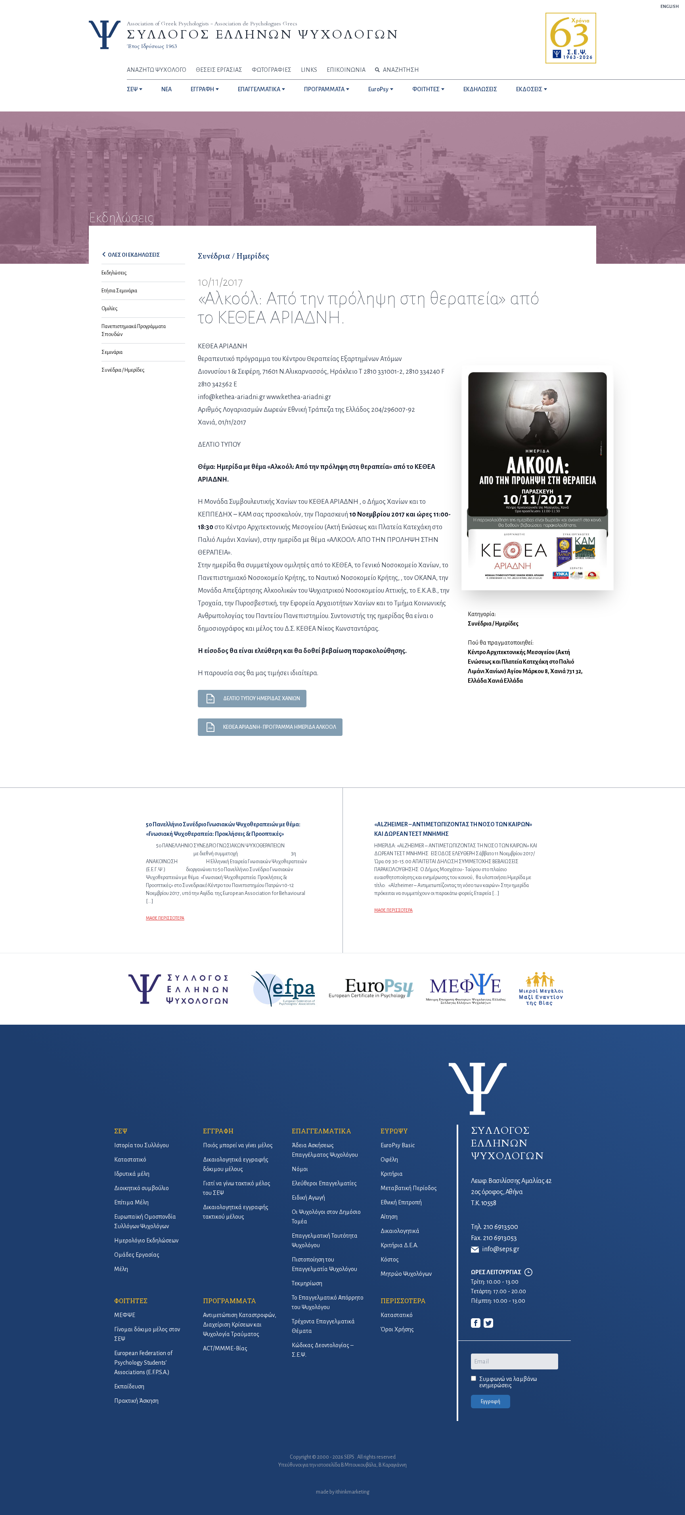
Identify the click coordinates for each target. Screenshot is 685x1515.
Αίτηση (389, 1217)
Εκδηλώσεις (113, 273)
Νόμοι (300, 1169)
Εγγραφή (490, 1401)
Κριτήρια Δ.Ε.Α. (399, 1245)
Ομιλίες (109, 308)
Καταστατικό (130, 1159)
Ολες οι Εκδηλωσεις (134, 255)
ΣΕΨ (132, 89)
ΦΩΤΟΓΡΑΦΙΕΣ (271, 70)
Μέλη (121, 1269)
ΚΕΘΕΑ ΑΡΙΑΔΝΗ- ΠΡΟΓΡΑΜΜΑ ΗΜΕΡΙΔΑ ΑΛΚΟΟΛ (279, 727)
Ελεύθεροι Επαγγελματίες (324, 1183)
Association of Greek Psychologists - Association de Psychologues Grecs (212, 23)
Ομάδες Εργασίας (136, 1255)
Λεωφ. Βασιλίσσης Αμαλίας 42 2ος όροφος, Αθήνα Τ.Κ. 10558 (511, 1192)
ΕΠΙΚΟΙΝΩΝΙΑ (346, 70)
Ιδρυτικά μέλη (131, 1174)
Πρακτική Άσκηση (136, 1401)
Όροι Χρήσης (397, 1329)
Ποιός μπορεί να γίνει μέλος (238, 1145)
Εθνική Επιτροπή (401, 1202)
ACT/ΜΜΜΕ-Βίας (225, 1348)
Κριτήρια (392, 1174)
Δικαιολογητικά (400, 1231)
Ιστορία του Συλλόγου (141, 1145)
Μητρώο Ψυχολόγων (406, 1274)
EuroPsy (378, 89)
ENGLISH (669, 6)
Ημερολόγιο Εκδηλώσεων (146, 1240)
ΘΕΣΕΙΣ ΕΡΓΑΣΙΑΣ (219, 70)
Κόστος (390, 1259)
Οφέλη (389, 1159)
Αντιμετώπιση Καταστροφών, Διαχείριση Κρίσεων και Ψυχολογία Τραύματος (239, 1324)
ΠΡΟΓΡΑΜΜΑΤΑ (324, 89)
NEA (166, 89)
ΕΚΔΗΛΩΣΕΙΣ (480, 89)
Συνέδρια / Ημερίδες (122, 370)
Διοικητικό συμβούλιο (141, 1188)
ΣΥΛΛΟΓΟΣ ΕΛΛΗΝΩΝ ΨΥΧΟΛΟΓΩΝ (263, 35)
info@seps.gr (500, 1249)
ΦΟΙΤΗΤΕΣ (426, 89)
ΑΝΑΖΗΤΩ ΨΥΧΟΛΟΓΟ (156, 70)
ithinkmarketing (352, 1492)
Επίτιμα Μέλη (131, 1202)
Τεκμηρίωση (307, 1283)
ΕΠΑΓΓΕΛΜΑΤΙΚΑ (259, 89)
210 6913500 (500, 1227)
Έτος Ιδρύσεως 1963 (152, 46)
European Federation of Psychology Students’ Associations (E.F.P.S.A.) (143, 1362)
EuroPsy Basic (398, 1145)
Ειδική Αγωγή (308, 1197)
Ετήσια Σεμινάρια (119, 291)
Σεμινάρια (111, 352)
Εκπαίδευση (129, 1386)
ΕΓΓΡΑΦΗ (202, 89)
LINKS (309, 70)
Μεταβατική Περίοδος (409, 1188)
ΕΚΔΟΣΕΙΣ (529, 89)
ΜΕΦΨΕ (124, 1315)
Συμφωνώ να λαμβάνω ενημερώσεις (508, 1382)
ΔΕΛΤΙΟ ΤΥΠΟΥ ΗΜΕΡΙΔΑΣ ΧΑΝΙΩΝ (261, 698)
